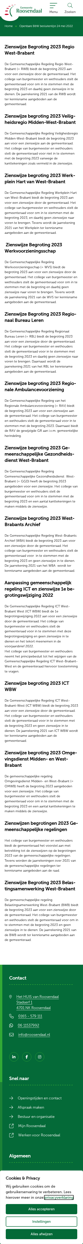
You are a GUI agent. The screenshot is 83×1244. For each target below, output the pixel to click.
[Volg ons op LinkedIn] (13, 1057)
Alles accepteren (41, 1209)
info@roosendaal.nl (34, 1035)
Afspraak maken (31, 1107)
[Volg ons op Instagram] (39, 1057)
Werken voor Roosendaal (42, 1135)
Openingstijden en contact (40, 1098)
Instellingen (41, 1221)
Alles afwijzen (42, 1234)
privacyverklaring (58, 1197)
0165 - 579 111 (30, 1016)
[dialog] (41, 1207)
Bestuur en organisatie (36, 1117)
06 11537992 (31, 1025)
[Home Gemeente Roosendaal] (23, 10)
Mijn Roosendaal (34, 1126)
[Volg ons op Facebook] (26, 1057)
